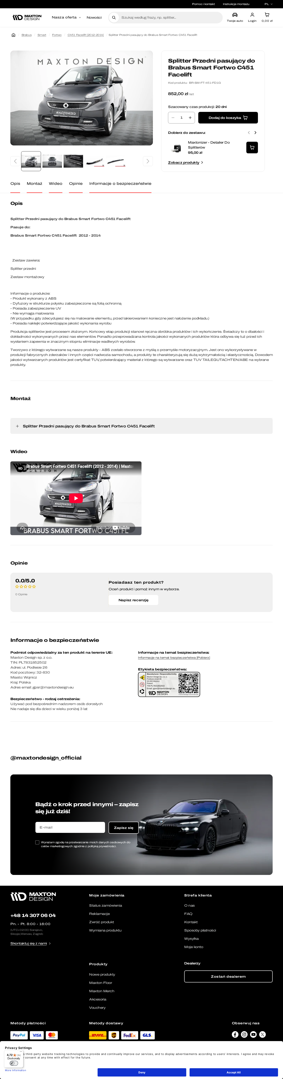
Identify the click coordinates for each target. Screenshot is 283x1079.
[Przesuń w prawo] (148, 161)
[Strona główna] (13, 35)
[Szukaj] (114, 18)
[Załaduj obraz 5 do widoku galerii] (115, 161)
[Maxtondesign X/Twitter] (262, 1035)
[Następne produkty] (255, 132)
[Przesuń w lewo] (15, 161)
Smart (41, 35)
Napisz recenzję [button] (134, 600)
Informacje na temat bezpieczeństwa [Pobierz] (174, 658)
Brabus (27, 35)
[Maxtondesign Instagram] (244, 1035)
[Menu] (20, 1052)
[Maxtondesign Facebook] (235, 1035)
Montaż (34, 183)
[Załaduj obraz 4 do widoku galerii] (94, 161)
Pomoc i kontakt (203, 4)
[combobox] (170, 17)
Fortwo (57, 35)
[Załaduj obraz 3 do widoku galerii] (73, 161)
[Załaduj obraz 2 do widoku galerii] (52, 161)
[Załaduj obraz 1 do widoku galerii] (31, 161)
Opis (15, 183)
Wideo (55, 183)
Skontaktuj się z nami (28, 943)
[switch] (14, 1063)
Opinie (76, 183)
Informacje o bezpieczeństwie (120, 183)
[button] (66, 17)
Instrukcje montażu (236, 4)
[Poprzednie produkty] (248, 132)
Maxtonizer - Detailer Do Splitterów (209, 145)
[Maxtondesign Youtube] (253, 1035)
